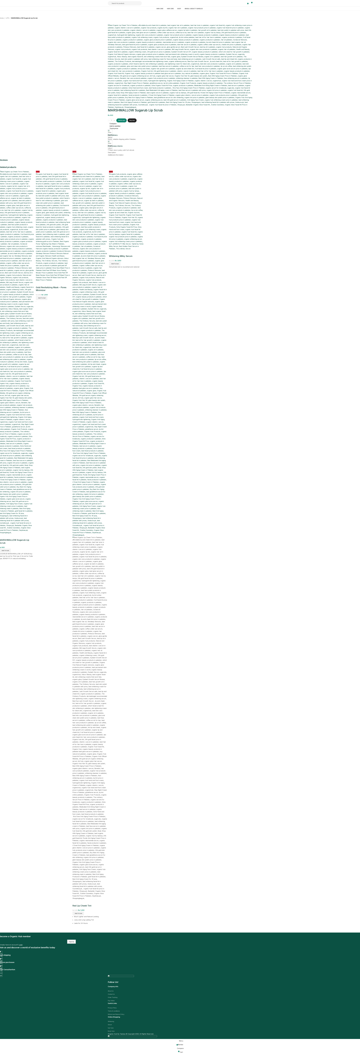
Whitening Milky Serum (120, 256)
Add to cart (121, 120)
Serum (110, 1024)
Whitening (111, 1021)
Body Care (111, 1031)
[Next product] (142, 21)
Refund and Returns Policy (116, 1014)
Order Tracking (112, 997)
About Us (111, 991)
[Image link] (121, 978)
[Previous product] (138, 21)
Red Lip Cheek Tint (81, 905)
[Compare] (38, 283)
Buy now (132, 120)
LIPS (7, 18)
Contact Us (111, 994)
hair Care (111, 1028)
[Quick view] (7, 536)
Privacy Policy (112, 1008)
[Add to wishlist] (12, 536)
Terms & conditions (114, 1011)
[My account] (246, 3)
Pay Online (111, 1000)
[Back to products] (140, 21)
